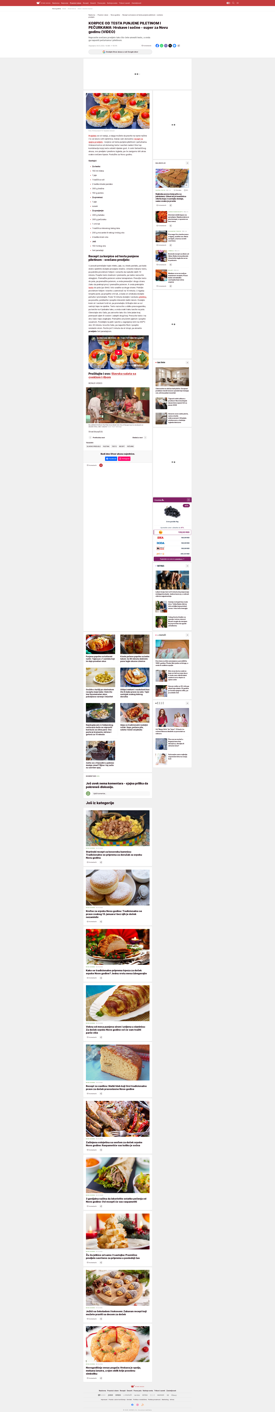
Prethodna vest (99, 437)
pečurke (130, 446)
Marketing (165, 1399)
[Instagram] (137, 1405)
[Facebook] (132, 1405)
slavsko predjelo (94, 446)
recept (122, 446)
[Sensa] (145, 1395)
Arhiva (172, 1399)
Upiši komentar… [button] (99, 793)
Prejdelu (92, 136)
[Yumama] (127, 1395)
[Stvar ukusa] (43, 3)
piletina (106, 446)
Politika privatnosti (154, 1399)
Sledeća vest (137, 437)
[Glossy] (174, 1395)
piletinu (142, 297)
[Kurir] (110, 1395)
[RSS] (143, 1405)
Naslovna (92, 15)
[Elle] (152, 1395)
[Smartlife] (160, 1395)
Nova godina (115, 15)
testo (91, 287)
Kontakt (129, 1399)
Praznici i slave (103, 15)
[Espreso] (118, 1395)
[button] (146, 45)
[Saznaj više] (187, 362)
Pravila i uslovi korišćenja (117, 1399)
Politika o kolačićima (140, 1399)
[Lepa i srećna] (137, 1395)
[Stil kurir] (168, 1395)
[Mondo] (101, 1395)
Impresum (104, 1399)
